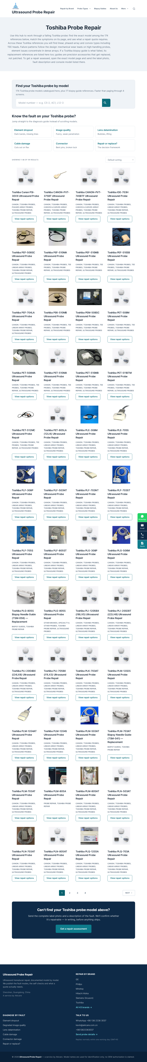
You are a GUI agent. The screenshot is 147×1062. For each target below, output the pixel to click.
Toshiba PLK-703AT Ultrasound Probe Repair (87, 674)
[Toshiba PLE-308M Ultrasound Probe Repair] (89, 414)
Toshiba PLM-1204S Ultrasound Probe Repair (55, 735)
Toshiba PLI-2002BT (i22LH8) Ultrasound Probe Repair (119, 614)
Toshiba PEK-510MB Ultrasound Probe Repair (55, 316)
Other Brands (50, 623)
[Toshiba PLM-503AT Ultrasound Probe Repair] (89, 715)
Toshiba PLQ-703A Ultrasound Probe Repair (118, 855)
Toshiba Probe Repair (22, 210)
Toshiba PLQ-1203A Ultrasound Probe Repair (87, 855)
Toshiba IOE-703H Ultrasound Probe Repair (118, 196)
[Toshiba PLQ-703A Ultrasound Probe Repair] (121, 835)
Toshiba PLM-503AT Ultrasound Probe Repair (87, 735)
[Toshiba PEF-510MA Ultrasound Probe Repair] (57, 236)
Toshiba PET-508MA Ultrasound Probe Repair (23, 376)
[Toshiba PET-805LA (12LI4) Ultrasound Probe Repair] (57, 414)
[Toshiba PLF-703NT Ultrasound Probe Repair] (89, 474)
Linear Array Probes (117, 207)
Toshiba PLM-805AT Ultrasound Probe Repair (87, 795)
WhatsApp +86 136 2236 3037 (91, 1020)
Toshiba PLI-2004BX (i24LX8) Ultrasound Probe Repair (24, 674)
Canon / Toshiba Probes (23, 204)
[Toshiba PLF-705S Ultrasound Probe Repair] (25, 535)
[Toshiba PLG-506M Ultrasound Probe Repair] (121, 535)
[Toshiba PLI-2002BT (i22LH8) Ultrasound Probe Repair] (121, 595)
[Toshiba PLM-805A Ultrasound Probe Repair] (57, 775)
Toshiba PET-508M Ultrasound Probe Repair (118, 316)
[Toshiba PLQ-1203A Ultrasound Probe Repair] (89, 835)
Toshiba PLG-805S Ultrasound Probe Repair (54, 614)
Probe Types (82, 8)
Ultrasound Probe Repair (33, 12)
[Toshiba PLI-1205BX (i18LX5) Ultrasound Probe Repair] (89, 595)
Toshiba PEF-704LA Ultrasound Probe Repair (23, 316)
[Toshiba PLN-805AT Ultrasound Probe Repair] (57, 835)
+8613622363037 (85, 1029)
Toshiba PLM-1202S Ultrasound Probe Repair (119, 674)
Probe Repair (50, 803)
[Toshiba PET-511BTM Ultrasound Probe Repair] (121, 357)
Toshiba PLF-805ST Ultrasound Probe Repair (55, 554)
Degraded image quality (14, 1025)
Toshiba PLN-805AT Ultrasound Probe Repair (55, 855)
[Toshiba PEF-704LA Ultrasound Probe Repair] (25, 297)
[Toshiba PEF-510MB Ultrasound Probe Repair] (89, 236)
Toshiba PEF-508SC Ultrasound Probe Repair (23, 256)
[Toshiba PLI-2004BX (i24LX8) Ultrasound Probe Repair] (25, 655)
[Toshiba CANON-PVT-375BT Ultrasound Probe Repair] (57, 176)
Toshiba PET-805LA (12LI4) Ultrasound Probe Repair (55, 434)
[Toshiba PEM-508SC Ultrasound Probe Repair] (89, 297)
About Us (114, 8)
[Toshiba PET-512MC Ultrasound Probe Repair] (25, 414)
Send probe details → (87, 1034)
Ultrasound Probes (21, 213)
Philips (79, 984)
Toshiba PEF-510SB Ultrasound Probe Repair (119, 256)
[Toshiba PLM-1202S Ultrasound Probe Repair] (121, 655)
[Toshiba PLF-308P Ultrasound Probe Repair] (25, 474)
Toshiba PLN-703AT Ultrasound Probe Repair (23, 855)
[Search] (134, 9)
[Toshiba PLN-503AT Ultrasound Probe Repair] (121, 775)
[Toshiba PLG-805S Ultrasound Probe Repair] (57, 595)
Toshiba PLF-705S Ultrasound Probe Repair (22, 554)
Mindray (80, 989)
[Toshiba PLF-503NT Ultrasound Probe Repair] (57, 474)
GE (77, 979)
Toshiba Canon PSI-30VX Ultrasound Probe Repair (25, 196)
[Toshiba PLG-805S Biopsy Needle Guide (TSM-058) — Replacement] (25, 595)
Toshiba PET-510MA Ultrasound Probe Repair (55, 376)
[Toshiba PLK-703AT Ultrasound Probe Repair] (89, 655)
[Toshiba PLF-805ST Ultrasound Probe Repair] (57, 535)
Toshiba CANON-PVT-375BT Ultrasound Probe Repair (56, 196)
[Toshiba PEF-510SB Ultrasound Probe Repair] (121, 236)
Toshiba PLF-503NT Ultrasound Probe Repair (55, 494)
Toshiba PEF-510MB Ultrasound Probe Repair (87, 256)
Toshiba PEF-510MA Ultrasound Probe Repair (55, 256)
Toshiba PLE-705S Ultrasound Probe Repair (118, 434)
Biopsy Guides (100, 8)
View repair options (24, 219)
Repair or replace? (11, 1043)
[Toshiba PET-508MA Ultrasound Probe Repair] (25, 357)
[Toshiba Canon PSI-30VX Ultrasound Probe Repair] (25, 176)
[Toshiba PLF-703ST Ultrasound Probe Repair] (121, 474)
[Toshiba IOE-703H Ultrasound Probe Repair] (121, 176)
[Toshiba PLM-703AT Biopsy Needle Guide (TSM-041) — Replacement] (121, 715)
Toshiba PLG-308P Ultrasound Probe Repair (86, 554)
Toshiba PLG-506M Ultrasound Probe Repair (119, 554)
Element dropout (11, 1020)
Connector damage (12, 1039)
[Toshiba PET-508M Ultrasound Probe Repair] (121, 297)
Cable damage (10, 1034)
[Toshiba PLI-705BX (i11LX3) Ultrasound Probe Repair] (57, 655)
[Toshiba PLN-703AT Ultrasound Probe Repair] (25, 835)
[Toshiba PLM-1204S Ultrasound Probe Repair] (57, 715)
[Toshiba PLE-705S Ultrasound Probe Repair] (121, 414)
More (123, 8)
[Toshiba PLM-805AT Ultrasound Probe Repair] (89, 775)
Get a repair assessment (73, 928)
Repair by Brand (67, 8)
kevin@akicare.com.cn (86, 1025)
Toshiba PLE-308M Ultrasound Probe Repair (86, 434)
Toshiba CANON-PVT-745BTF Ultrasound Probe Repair (88, 196)
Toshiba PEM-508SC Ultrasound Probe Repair (87, 316)
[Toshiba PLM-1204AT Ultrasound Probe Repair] (25, 715)
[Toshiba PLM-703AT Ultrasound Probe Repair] (25, 775)
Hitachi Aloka (82, 993)
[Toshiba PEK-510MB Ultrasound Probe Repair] (57, 297)
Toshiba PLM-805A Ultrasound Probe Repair (55, 795)
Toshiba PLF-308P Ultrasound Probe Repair (22, 494)
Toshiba (80, 1002)
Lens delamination (11, 1029)
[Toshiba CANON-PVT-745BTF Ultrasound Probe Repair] (89, 176)
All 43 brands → (84, 1007)
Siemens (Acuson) (84, 998)
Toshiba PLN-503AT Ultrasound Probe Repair (119, 795)
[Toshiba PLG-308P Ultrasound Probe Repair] (89, 535)
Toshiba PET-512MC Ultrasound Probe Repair (23, 434)
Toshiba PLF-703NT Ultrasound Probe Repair (87, 494)
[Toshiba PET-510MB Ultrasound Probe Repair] (89, 357)
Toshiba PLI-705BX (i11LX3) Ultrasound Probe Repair (55, 674)
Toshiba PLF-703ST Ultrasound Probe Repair (119, 494)
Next (127, 893)
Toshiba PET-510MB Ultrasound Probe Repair (87, 376)
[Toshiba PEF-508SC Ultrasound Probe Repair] (25, 236)
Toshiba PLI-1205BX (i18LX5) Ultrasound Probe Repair (87, 614)
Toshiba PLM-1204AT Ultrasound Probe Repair (24, 735)
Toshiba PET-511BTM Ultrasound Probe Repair (120, 376)
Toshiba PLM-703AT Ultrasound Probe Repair (23, 795)
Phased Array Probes (22, 207)
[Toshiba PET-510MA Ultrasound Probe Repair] (57, 357)
